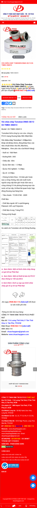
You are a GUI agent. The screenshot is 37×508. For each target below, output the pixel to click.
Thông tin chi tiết (8, 117)
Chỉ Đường (32, 505)
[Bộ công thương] (10, 465)
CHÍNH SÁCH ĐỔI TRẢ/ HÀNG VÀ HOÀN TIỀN (14, 457)
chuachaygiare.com (18, 501)
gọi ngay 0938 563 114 (9, 97)
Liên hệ (6, 76)
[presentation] (2, 369)
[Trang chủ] (34, 22)
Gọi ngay (7, 506)
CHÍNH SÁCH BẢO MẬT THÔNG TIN (11, 454)
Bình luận (22, 117)
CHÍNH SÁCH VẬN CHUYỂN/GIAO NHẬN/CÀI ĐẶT (15, 460)
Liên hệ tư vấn (26, 97)
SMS (20, 506)
